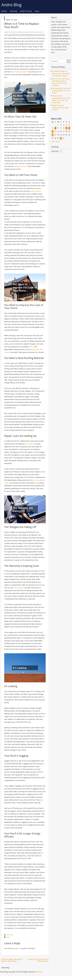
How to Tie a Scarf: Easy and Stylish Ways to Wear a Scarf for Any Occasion (60, 82)
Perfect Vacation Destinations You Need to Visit (60, 107)
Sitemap (39, 972)
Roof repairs (29, 444)
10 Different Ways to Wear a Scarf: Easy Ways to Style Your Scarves (60, 73)
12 (69, 128)
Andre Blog (11, 5)
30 (61, 138)
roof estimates (18, 588)
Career (37, 11)
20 (52, 135)
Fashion (4, 11)
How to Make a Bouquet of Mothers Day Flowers (11, 960)
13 (52, 131)
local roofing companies (19, 72)
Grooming (13, 11)
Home (8, 937)
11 (66, 128)
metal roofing (36, 191)
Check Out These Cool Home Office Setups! (38, 960)
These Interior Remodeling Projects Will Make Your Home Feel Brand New (61, 99)
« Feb (53, 141)
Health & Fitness (26, 11)
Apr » (58, 141)
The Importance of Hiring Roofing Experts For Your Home (61, 90)
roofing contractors (21, 166)
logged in (17, 948)
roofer (31, 347)
